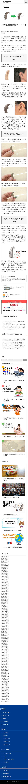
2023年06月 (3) (4, 600)
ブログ (5, 756)
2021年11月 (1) (4, 625)
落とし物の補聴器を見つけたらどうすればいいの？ (14, 479)
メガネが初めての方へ (9, 759)
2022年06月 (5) (4, 617)
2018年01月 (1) (4, 682)
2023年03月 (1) (4, 605)
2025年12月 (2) (4, 564)
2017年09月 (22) (5, 689)
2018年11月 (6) (4, 670)
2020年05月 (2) (4, 644)
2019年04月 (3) (4, 663)
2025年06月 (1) (4, 570)
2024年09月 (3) (4, 581)
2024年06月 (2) (4, 585)
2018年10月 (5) (4, 672)
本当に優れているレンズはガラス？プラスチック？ (14, 454)
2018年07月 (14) (5, 676)
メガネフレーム (6, 712)
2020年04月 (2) (4, 646)
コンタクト (5, 721)
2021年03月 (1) (4, 635)
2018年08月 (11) (5, 675)
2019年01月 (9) (4, 667)
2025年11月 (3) (4, 565)
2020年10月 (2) (4, 640)
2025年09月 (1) (4, 567)
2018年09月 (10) (5, 673)
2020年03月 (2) (4, 647)
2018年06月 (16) (5, 678)
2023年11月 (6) (4, 593)
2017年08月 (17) (5, 690)
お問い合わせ (6, 770)
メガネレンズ (6, 715)
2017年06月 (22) (5, 693)
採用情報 (6, 735)
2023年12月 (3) (4, 591)
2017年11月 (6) (4, 686)
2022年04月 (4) (4, 620)
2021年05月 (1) (4, 632)
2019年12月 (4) (4, 652)
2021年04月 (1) (4, 634)
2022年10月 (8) (4, 612)
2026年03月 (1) (4, 562)
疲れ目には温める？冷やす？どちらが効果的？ (14, 381)
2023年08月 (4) (4, 597)
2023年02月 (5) (4, 606)
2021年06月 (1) (4, 631)
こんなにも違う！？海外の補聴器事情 (13, 547)
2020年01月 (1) (4, 651)
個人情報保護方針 (7, 776)
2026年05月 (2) (4, 559)
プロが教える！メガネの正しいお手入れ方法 (14, 436)
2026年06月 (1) (4, 558)
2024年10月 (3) (4, 579)
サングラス (5, 724)
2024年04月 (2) (4, 587)
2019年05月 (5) (4, 661)
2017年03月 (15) (5, 698)
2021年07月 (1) (4, 629)
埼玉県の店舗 (7, 744)
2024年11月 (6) (4, 578)
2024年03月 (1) (4, 588)
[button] (26, 2)
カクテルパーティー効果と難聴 (11, 497)
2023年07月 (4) (4, 599)
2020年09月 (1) (4, 641)
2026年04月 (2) (4, 561)
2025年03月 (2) (4, 574)
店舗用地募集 (6, 773)
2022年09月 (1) (4, 614)
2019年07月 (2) (4, 658)
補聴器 (4, 33)
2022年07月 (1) (4, 616)
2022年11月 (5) (4, 611)
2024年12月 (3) (4, 576)
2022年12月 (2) (4, 609)
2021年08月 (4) (4, 628)
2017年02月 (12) (5, 699)
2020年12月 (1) (4, 637)
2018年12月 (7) (4, 669)
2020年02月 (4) (4, 649)
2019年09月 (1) (4, 657)
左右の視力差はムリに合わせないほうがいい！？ (14, 418)
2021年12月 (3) (4, 623)
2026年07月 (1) (4, 556)
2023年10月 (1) (4, 594)
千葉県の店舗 (7, 738)
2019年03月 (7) (4, 664)
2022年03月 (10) (5, 622)
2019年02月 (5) (4, 666)
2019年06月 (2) (4, 660)
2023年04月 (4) (4, 603)
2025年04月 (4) (4, 573)
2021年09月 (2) (4, 626)
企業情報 (6, 732)
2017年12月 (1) (4, 684)
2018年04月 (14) (5, 681)
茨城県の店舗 (7, 741)
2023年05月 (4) (4, 602)
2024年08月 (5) (4, 582)
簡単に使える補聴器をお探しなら (12, 514)
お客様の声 (6, 762)
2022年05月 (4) (4, 619)
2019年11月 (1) (4, 654)
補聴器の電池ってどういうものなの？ (13, 530)
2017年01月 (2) (4, 701)
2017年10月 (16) (5, 687)
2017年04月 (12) (5, 696)
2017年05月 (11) (5, 695)
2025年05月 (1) (4, 571)
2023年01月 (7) (4, 608)
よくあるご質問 (7, 753)
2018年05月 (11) (5, 679)
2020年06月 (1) (4, 643)
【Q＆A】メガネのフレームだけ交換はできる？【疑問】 (14, 400)
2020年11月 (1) (4, 638)
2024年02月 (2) (4, 590)
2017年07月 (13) (5, 692)
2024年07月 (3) (4, 584)
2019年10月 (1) (4, 655)
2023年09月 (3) (4, 596)
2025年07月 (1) (4, 568)
